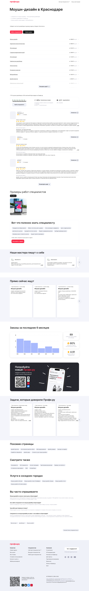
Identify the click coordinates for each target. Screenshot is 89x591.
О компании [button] (49, 550)
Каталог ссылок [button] (14, 559)
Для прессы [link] (49, 557)
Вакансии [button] (48, 561)
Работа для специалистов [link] (34, 554)
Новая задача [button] (13, 550)
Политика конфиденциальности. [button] (59, 582)
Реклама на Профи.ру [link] (51, 554)
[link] (16, 32)
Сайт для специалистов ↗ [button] (34, 550)
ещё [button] (42, 265)
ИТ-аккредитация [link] (50, 552)
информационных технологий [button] (53, 579)
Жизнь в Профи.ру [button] (51, 563)
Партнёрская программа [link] (52, 559)
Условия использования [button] (16, 557)
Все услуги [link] (12, 552)
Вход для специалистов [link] (34, 552)
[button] (74, 112)
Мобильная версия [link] (15, 561)
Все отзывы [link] (13, 554)
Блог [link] (47, 565)
